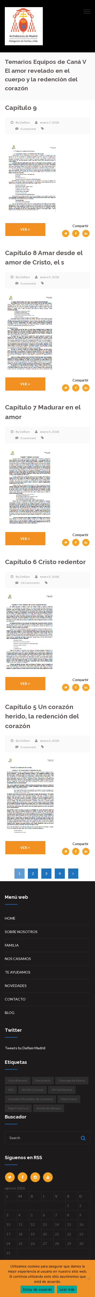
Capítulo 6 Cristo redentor (45, 562)
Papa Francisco (18, 1108)
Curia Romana (17, 1080)
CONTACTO (15, 999)
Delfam (25, 122)
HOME (10, 918)
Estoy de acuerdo (37, 1289)
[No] (88, 1278)
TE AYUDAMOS (17, 972)
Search (83, 1138)
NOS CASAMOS (18, 958)
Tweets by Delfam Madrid (25, 1048)
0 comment (28, 129)
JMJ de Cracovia (32, 1090)
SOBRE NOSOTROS (21, 932)
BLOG (9, 1012)
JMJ (10, 1090)
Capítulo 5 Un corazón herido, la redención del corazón (42, 716)
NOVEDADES (16, 985)
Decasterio (42, 1080)
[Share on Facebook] (76, 233)
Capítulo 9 (21, 107)
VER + (25, 229)
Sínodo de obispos (48, 1108)
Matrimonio (69, 1099)
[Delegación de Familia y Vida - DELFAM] (24, 26)
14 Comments (30, 583)
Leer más (67, 1289)
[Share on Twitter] (65, 233)
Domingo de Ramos (72, 1080)
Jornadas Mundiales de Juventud (30, 1099)
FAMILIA (12, 945)
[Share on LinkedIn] (86, 233)
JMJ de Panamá (61, 1090)
